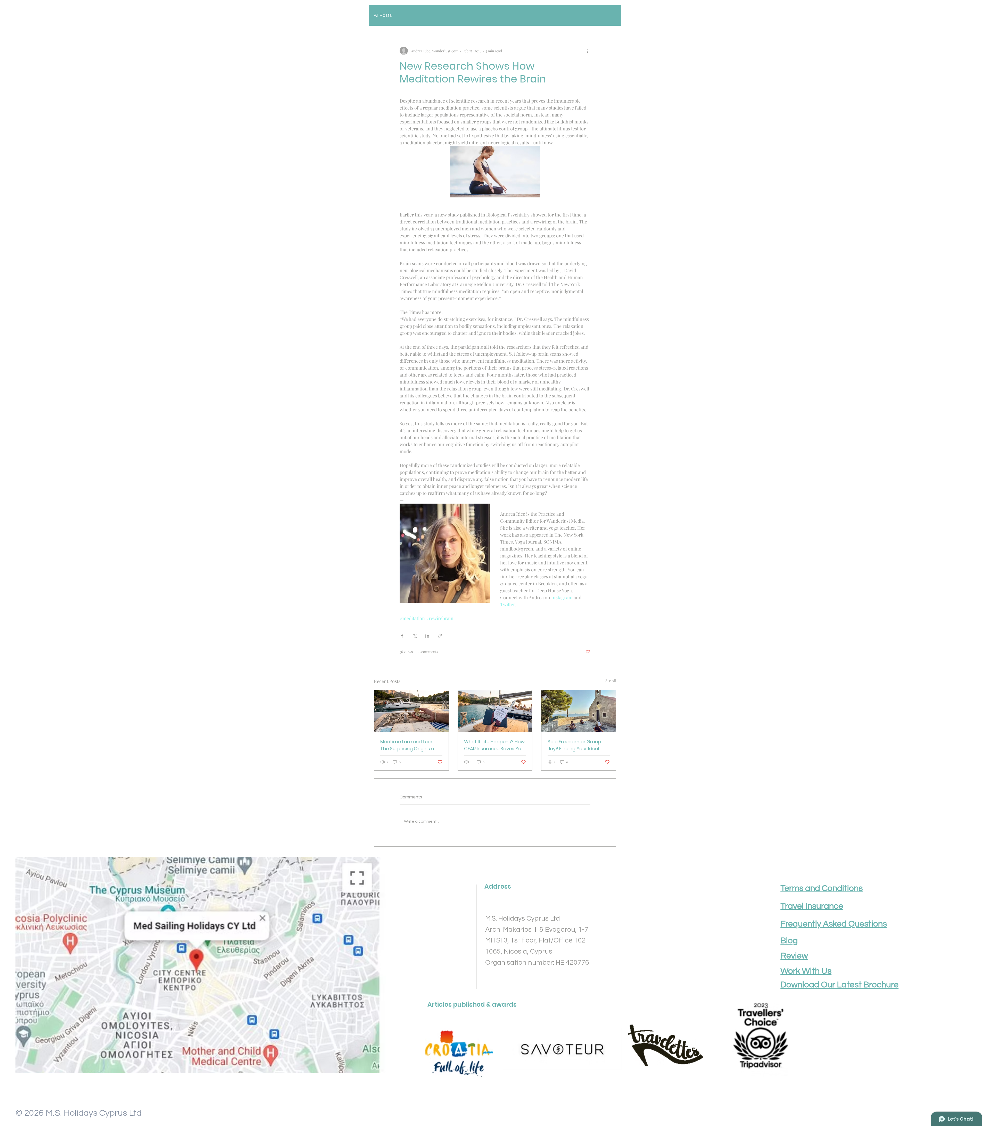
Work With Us (805, 971)
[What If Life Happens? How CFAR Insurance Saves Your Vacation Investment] (495, 711)
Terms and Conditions (821, 888)
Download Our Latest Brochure (839, 984)
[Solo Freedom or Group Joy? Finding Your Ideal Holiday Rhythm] (578, 711)
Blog (789, 940)
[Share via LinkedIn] (427, 635)
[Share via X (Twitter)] (414, 635)
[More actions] (587, 51)
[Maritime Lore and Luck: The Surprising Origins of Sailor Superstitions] (411, 711)
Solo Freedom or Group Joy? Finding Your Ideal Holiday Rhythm (574, 745)
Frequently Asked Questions (833, 924)
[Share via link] (440, 635)
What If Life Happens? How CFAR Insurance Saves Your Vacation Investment (495, 745)
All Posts (383, 15)
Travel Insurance (811, 906)
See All (610, 680)
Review (794, 956)
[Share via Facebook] (402, 635)
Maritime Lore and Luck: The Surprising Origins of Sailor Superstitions (408, 745)
